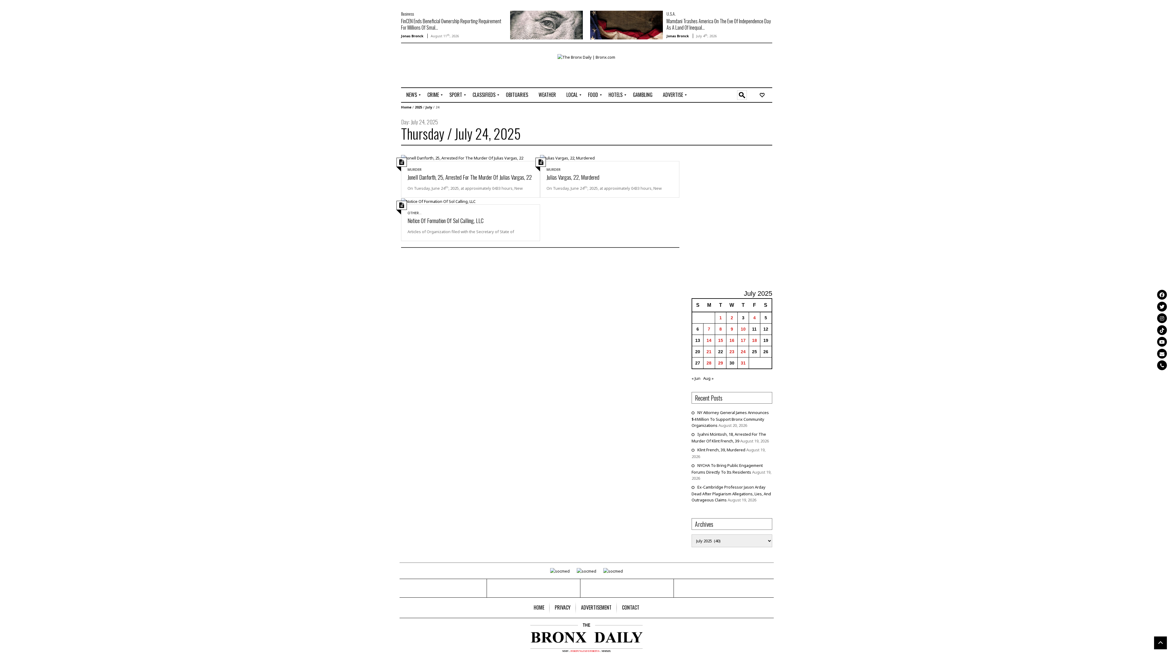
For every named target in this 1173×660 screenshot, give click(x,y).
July (429, 107)
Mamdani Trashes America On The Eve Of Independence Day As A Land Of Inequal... (719, 24)
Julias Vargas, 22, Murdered (572, 177)
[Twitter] (1162, 306)
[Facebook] (1162, 295)
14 (709, 340)
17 (743, 340)
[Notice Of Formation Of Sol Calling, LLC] (438, 201)
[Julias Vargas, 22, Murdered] (567, 157)
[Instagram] (1162, 318)
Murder (414, 169)
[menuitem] (411, 95)
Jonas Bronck (412, 36)
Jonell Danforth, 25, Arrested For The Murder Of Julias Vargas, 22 (469, 177)
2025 (418, 107)
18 (754, 340)
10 (743, 329)
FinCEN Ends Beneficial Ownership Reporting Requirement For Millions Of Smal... (451, 24)
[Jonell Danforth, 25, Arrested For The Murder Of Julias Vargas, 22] (462, 157)
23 (731, 351)
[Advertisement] (437, 73)
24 (743, 351)
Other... (414, 213)
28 (709, 363)
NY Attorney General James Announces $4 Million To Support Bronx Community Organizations (730, 419)
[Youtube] (1162, 342)
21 (709, 351)
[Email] (1162, 353)
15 (720, 340)
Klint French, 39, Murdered (721, 450)
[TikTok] (1162, 330)
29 (720, 363)
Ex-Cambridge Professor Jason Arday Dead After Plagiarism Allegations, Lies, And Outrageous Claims (731, 493)
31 (743, 363)
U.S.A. (671, 13)
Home (406, 107)
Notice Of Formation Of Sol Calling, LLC (445, 220)
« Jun (696, 378)
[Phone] (1162, 365)
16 (731, 340)
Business (407, 13)
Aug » (708, 378)
